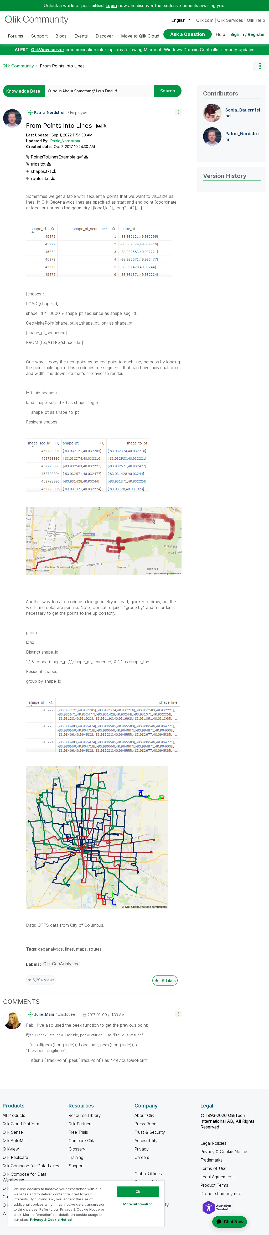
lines (69, 949)
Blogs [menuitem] (60, 36)
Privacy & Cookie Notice (223, 1151)
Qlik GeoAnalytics (60, 964)
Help (220, 34)
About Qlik (144, 1115)
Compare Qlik (81, 1140)
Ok (138, 1191)
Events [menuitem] (81, 36)
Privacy (141, 1149)
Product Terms (214, 1185)
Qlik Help (256, 20)
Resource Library (85, 1115)
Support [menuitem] (39, 36)
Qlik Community (18, 65)
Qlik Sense (13, 1132)
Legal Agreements (217, 1176)
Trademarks (211, 1160)
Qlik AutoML (14, 1140)
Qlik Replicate (15, 1157)
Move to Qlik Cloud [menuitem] (140, 36)
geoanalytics (50, 949)
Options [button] (259, 66)
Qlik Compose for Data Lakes (31, 1165)
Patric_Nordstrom (65, 141)
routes (95, 949)
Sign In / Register (247, 34)
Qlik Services (230, 20)
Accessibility (146, 1140)
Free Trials (78, 1132)
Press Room (146, 1123)
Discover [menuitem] (104, 36)
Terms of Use (213, 1168)
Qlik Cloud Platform (21, 1123)
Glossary (77, 1149)
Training (76, 1157)
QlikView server (47, 49)
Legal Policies (213, 1143)
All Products (14, 1115)
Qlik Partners (80, 1123)
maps (81, 949)
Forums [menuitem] (15, 36)
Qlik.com (204, 20)
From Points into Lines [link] (62, 65)
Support (76, 1165)
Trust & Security (149, 1132)
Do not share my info (221, 1193)
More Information (138, 1204)
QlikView (11, 1149)
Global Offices (148, 1173)
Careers (141, 1157)
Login (111, 5)
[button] (178, 112)
